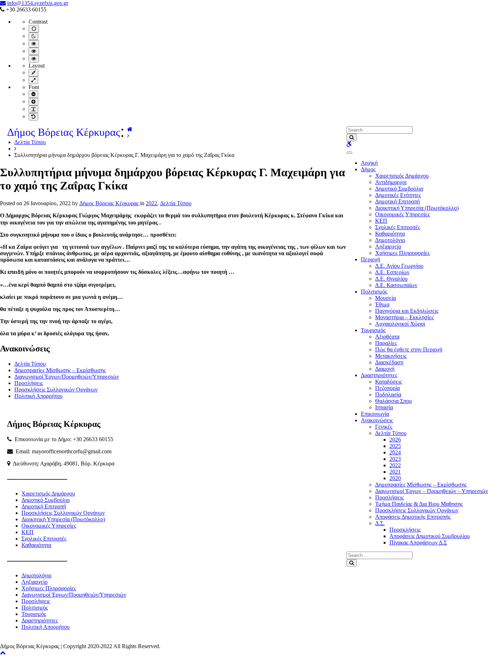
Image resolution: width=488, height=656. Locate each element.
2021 (395, 472)
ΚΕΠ (381, 221)
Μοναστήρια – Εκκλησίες (404, 317)
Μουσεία (385, 298)
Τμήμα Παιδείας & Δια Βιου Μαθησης (419, 504)
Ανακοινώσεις (377, 420)
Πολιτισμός (374, 291)
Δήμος (368, 169)
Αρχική (369, 163)
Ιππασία (384, 407)
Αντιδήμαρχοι (391, 182)
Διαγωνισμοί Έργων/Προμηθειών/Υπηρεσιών (66, 377)
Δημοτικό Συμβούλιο (399, 189)
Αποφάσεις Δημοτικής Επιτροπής (412, 517)
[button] (3, 653)
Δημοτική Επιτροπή (397, 201)
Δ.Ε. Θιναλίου (391, 279)
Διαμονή (384, 369)
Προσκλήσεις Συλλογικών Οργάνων (416, 510)
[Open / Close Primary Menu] (349, 153)
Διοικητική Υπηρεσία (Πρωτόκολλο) (417, 208)
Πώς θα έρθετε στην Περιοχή (408, 349)
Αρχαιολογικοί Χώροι (400, 324)
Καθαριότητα (390, 234)
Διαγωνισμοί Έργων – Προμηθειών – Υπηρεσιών (431, 491)
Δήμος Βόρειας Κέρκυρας (63, 132)
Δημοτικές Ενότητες (398, 195)
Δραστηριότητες (379, 375)
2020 (395, 478)
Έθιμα (382, 304)
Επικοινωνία (375, 414)
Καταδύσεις (388, 382)
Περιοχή (370, 259)
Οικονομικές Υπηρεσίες (402, 214)
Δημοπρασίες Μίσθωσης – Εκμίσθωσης (421, 485)
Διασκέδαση (389, 362)
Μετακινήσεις (391, 356)
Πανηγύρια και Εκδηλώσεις (406, 311)
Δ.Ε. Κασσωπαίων (396, 285)
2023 (395, 459)
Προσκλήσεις (404, 530)
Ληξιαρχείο (388, 246)
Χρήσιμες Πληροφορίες (402, 253)
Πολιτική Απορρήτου (38, 396)
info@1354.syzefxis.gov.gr (37, 3)
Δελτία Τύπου (391, 433)
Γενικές (383, 427)
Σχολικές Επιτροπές (397, 227)
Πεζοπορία (387, 388)
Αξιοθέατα (387, 337)
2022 (395, 465)
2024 (395, 452)
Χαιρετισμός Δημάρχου (402, 176)
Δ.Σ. (380, 523)
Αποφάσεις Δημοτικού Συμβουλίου (429, 536)
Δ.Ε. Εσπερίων (392, 272)
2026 (395, 439)
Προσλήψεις (389, 497)
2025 (395, 446)
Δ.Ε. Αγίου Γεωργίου (399, 266)
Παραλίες (386, 343)
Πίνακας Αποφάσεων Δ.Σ (418, 542)
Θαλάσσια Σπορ (393, 401)
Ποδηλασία (388, 394)
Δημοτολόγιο (390, 240)
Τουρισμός (373, 330)
